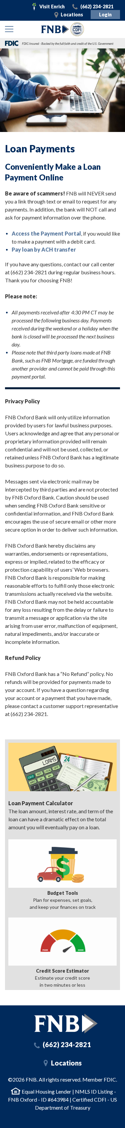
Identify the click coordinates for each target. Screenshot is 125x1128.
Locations (72, 14)
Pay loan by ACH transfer (44, 249)
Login (105, 14)
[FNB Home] (66, 1023)
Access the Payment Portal (46, 233)
